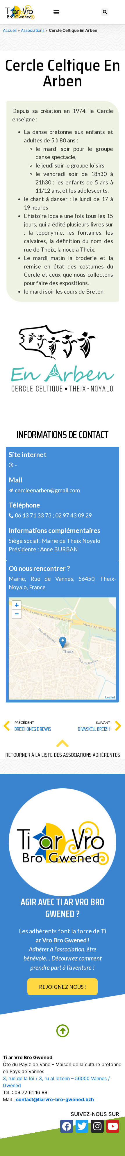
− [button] (17, 614)
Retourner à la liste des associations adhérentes (62, 754)
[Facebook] (66, 1126)
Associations (32, 30)
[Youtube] (112, 1126)
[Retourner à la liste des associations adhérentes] (62, 743)
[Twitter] (82, 1126)
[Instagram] (97, 1126)
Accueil (10, 30)
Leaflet (110, 697)
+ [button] (17, 605)
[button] (56, 12)
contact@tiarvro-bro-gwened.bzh (55, 1099)
